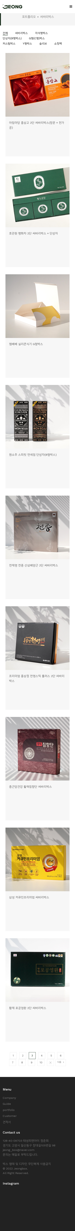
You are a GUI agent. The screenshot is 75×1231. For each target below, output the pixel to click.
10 (41, 1062)
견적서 (7, 1122)
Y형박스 (27, 43)
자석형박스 (41, 33)
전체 (5, 33)
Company (9, 1098)
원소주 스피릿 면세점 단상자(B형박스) (33, 454)
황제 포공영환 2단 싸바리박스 (27, 1008)
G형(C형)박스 (37, 38)
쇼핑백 (58, 43)
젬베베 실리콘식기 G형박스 (26, 344)
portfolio (9, 1110)
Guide (7, 1104)
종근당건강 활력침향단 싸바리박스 (30, 786)
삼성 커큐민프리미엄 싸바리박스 (29, 897)
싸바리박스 (21, 33)
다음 (59, 1062)
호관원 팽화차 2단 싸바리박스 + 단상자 (33, 233)
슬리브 (43, 43)
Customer (10, 1116)
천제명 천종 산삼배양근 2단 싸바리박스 (33, 565)
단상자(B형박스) (12, 38)
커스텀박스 (9, 43)
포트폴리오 (29, 16)
